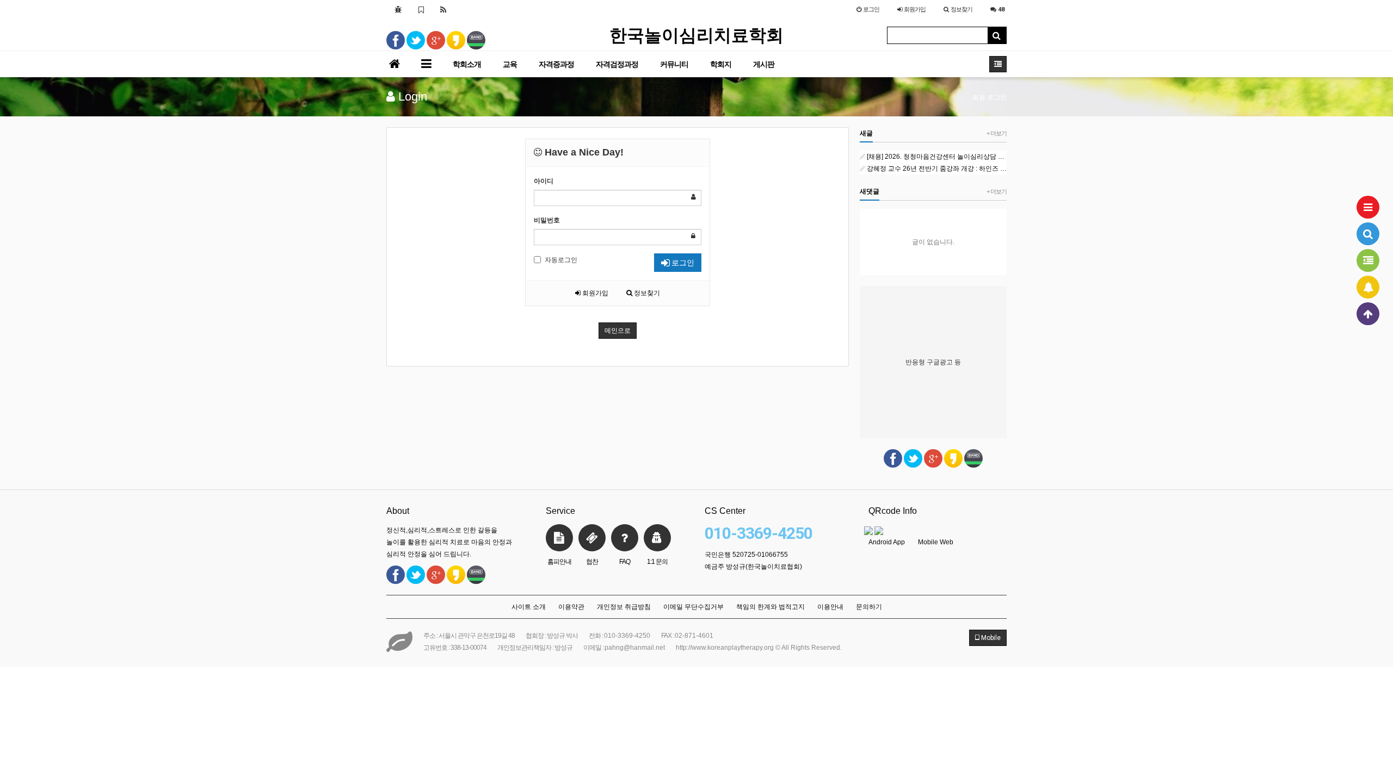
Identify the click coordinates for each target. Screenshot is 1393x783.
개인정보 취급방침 (624, 607)
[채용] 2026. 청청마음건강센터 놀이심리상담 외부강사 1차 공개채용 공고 (937, 156)
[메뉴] (1368, 207)
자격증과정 (556, 64)
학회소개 (467, 64)
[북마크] (421, 9)
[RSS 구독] (443, 9)
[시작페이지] (398, 9)
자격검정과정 (617, 64)
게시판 (763, 64)
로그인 (682, 262)
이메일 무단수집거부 (693, 607)
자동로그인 (561, 260)
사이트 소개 (528, 607)
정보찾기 (646, 293)
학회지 (720, 64)
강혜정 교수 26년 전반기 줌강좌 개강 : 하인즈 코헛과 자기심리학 (937, 168)
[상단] (1368, 313)
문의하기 (869, 607)
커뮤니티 (674, 64)
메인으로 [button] (618, 330)
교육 (510, 64)
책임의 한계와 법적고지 (770, 607)
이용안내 (830, 607)
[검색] (1368, 233)
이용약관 (571, 607)
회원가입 (594, 293)
